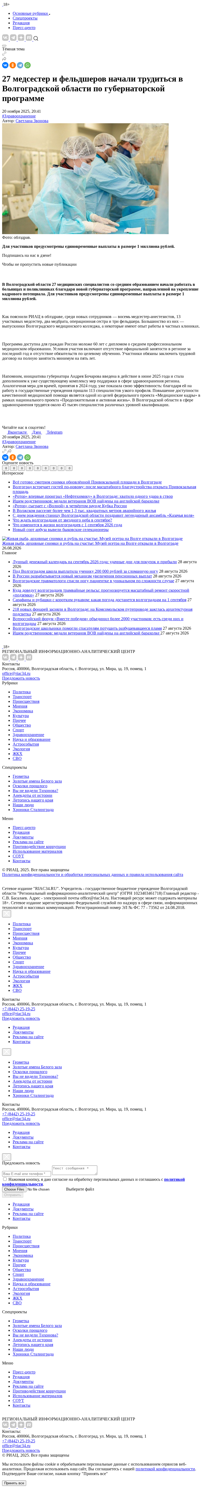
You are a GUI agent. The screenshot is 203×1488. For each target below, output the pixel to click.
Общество (22, 725)
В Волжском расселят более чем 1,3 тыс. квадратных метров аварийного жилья (84, 510)
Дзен (37, 432)
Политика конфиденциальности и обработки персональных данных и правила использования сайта (92, 874)
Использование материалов (37, 851)
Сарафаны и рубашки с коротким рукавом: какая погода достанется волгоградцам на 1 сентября (99, 600)
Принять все (14, 1483)
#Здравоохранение (19, 116)
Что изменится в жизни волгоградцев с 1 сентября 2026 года (67, 525)
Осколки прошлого (30, 786)
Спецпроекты (25, 18)
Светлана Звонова (32, 121)
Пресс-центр (24, 27)
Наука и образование (31, 739)
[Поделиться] (4, 59)
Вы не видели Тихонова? (35, 790)
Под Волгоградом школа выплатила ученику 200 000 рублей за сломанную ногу (85, 571)
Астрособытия (26, 744)
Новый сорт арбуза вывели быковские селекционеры (61, 529)
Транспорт (22, 696)
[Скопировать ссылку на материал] (4, 54)
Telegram (54, 432)
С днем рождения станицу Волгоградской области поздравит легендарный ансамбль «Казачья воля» (103, 515)
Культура (21, 715)
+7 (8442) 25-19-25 (18, 1009)
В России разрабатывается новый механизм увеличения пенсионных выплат (82, 576)
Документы (23, 837)
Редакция (21, 23)
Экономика (23, 711)
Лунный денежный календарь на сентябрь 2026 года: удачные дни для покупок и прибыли (95, 562)
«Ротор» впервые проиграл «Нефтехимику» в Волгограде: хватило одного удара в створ (93, 496)
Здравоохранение (28, 734)
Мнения (20, 706)
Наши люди (23, 805)
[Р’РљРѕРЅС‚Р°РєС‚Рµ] (5, 65)
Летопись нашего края (33, 800)
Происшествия (26, 701)
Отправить (12, 1195)
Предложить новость (21, 678)
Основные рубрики (30, 13)
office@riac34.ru (16, 673)
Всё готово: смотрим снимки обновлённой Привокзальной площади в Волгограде (87, 482)
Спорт (18, 730)
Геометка (21, 776)
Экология (21, 749)
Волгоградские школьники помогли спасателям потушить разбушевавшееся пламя (87, 628)
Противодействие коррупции (39, 846)
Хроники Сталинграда (33, 809)
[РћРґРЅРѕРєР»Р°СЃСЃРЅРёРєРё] (13, 65)
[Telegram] (20, 65)
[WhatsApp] (27, 65)
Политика (22, 692)
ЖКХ (17, 753)
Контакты (21, 861)
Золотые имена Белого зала (37, 781)
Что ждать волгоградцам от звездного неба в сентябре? (62, 520)
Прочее (19, 720)
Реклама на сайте (28, 842)
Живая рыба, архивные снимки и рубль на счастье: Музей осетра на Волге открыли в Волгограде (90, 543)
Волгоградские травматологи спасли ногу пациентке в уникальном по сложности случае (93, 581)
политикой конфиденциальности (165, 1469)
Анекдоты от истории (32, 795)
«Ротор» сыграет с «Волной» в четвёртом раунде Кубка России (70, 506)
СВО (17, 758)
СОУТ (18, 856)
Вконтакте (18, 432)
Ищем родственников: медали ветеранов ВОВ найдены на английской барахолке (86, 501)
